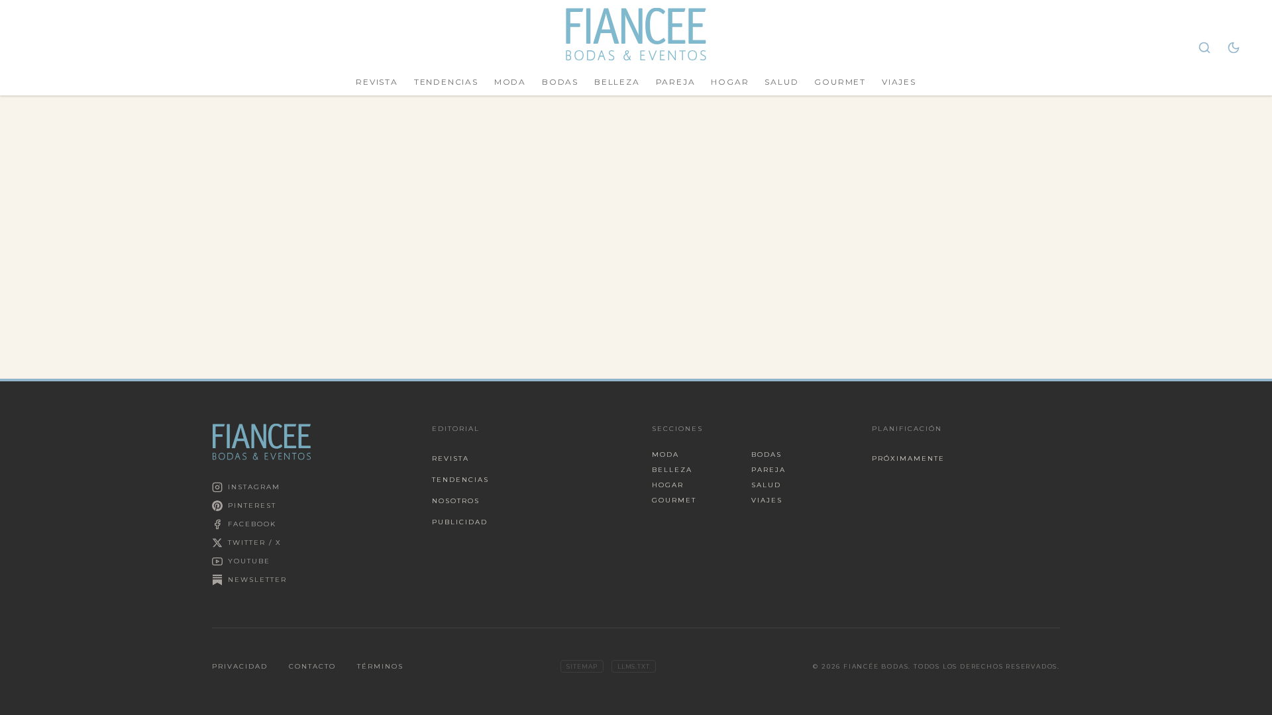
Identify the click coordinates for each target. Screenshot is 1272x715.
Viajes (899, 82)
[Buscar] (1204, 47)
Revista (377, 82)
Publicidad (460, 522)
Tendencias (446, 82)
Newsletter (257, 579)
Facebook (252, 524)
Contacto (312, 666)
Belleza (617, 82)
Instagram (254, 487)
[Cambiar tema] (1233, 47)
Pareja (676, 82)
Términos (380, 666)
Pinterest (252, 505)
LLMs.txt (633, 666)
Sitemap (581, 666)
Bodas (560, 82)
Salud (781, 82)
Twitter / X (255, 542)
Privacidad (240, 666)
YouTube (249, 561)
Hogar (730, 82)
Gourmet (840, 82)
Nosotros (456, 501)
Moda (510, 82)
